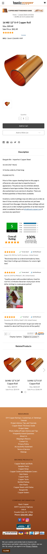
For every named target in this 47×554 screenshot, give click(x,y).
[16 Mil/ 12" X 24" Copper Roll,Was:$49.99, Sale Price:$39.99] (12, 365)
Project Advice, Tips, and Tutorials (23, 423)
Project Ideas (24, 428)
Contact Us (23, 441)
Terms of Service (23, 449)
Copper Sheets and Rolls (24, 464)
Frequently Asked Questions (23, 433)
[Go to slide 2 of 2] (25, 392)
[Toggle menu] (3, 3)
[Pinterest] (19, 142)
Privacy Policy (23, 444)
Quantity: (24, 114)
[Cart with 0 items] (44, 3)
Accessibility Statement (23, 446)
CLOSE (6, 551)
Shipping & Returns (24, 439)
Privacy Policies (31, 546)
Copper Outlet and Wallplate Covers (23, 471)
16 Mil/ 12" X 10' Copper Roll (34, 382)
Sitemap (23, 452)
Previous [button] (3, 370)
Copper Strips (23, 469)
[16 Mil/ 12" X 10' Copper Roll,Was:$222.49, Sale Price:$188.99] (34, 365)
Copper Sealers (23, 492)
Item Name (23, 474)
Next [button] (44, 370)
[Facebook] (4, 142)
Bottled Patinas (23, 482)
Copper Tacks (23, 479)
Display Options (16, 337)
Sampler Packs (23, 466)
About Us (23, 436)
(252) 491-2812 (26, 515)
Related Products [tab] (23, 346)
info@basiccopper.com (32, 209)
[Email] (7, 142)
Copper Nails (24, 477)
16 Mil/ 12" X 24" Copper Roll (12, 382)
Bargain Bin (23, 490)
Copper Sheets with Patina (23, 487)
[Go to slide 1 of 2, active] (22, 392)
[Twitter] (15, 142)
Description (23, 152)
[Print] (11, 142)
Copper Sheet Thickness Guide (23, 426)
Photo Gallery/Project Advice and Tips (23, 431)
